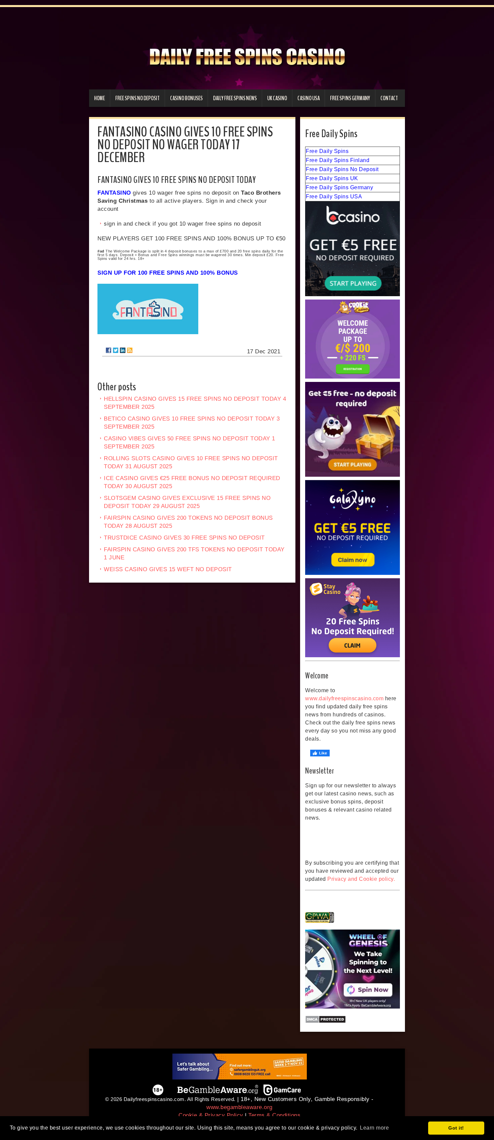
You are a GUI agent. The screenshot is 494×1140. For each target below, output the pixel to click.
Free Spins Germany (350, 98)
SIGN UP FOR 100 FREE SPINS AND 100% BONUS (167, 273)
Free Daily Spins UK (332, 178)
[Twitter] (115, 350)
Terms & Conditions (274, 1115)
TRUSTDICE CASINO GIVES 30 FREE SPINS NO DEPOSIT (184, 538)
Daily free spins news (235, 98)
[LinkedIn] (122, 350)
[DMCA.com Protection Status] (352, 1019)
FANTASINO (114, 193)
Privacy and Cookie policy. (361, 879)
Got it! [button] (456, 1128)
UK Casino (277, 98)
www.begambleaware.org (239, 1107)
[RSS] (129, 350)
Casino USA (308, 98)
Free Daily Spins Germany (339, 187)
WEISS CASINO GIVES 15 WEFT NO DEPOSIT (168, 569)
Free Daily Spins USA (334, 196)
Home (99, 98)
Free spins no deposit (137, 98)
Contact (389, 98)
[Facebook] (108, 350)
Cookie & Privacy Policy (210, 1115)
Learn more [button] (374, 1128)
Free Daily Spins (327, 151)
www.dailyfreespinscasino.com (344, 698)
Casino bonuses (186, 98)
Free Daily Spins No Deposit (342, 169)
